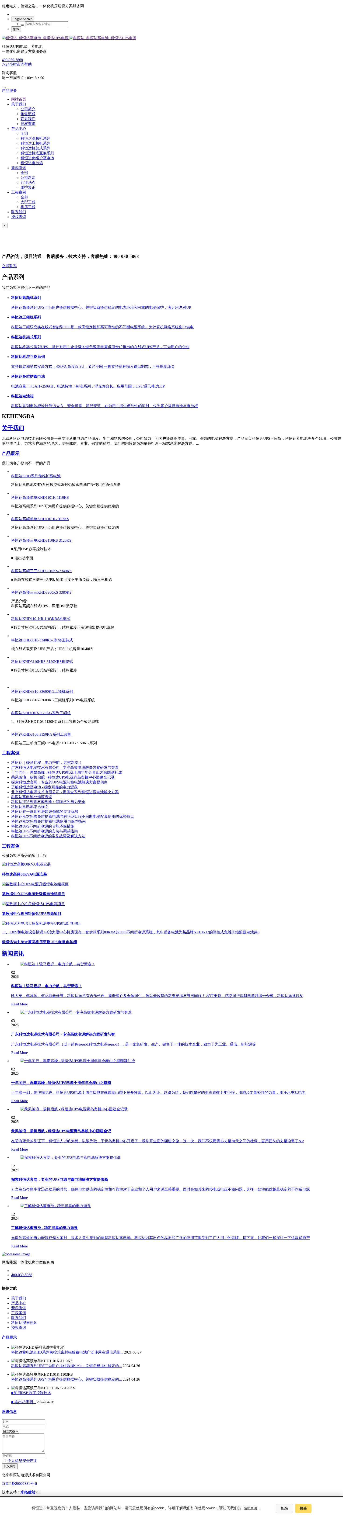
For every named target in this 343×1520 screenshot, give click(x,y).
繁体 (16, 29)
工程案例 (11, 752)
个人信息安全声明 (22, 1461)
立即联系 (9, 266)
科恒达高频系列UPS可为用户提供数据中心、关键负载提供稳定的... (66, 1366)
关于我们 (13, 428)
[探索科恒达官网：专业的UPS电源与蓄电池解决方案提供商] (71, 1158)
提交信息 (10, 1466)
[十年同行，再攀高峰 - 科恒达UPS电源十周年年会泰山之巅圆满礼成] (78, 1061)
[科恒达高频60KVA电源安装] (171, 864)
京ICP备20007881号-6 (19, 1483)
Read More (19, 1004)
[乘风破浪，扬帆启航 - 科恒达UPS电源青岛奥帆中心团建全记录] (74, 1109)
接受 (303, 1508)
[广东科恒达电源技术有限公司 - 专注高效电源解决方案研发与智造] (76, 1012)
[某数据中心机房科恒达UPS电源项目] (171, 904)
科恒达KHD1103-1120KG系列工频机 (41, 713)
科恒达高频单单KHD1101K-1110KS (40, 497)
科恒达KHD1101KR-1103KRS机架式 (40, 619)
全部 (24, 133)
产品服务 (9, 91)
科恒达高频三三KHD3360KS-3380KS (41, 592)
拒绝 (284, 1508)
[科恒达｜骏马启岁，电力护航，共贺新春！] (58, 964)
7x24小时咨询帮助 (17, 64)
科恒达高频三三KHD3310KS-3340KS (41, 571)
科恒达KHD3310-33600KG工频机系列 (42, 691)
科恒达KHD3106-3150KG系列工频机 (41, 734)
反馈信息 (9, 1412)
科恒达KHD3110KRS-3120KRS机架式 (42, 662)
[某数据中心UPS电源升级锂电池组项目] (171, 884)
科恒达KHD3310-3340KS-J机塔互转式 (42, 640)
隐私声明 (250, 1508)
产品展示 (11, 453)
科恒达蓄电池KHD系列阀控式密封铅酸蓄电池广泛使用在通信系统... (67, 1352)
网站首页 (18, 99)
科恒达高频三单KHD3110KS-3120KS (41, 540)
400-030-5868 (12, 60)
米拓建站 (28, 1492)
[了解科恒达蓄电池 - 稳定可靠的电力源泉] (56, 1206)
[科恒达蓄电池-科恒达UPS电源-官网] (171, 38)
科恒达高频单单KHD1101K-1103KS (40, 519)
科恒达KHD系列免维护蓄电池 (36, 476)
